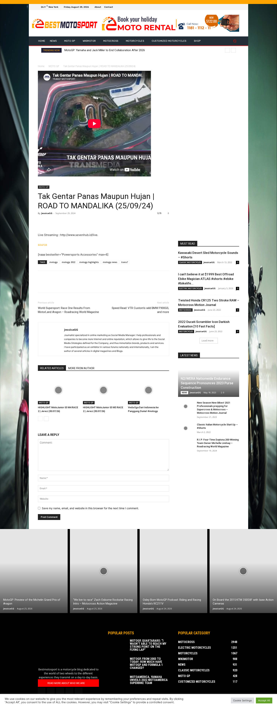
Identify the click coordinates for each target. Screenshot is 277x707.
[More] (76, 222)
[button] (234, 41)
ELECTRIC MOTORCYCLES (190, 288)
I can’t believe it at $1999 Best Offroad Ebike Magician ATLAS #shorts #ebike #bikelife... (206, 278)
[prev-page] (40, 418)
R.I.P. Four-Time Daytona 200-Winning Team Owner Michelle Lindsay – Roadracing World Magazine (218, 443)
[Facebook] (223, 7)
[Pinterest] (59, 222)
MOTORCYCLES (186, 331)
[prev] (227, 50)
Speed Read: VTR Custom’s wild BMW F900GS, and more (140, 310)
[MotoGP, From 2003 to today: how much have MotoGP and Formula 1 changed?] (117, 664)
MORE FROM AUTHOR (81, 368)
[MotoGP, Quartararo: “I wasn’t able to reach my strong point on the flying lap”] (117, 645)
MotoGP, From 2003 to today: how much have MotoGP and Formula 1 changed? (146, 663)
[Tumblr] (60, 691)
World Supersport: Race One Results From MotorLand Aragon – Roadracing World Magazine (68, 310)
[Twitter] (232, 7)
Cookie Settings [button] (242, 700)
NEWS (184, 392)
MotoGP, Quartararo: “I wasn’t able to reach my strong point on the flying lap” (148, 645)
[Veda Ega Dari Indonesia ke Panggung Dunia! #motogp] (148, 390)
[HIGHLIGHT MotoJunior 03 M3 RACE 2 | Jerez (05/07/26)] (103, 390)
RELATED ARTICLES (52, 368)
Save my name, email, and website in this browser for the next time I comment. (90, 508)
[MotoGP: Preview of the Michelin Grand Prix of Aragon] (34, 571)
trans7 (124, 262)
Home (41, 66)
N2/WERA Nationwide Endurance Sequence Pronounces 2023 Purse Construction (207, 383)
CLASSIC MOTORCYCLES (190, 262)
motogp (53, 262)
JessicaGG (46, 213)
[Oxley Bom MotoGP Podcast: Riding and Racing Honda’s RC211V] (173, 571)
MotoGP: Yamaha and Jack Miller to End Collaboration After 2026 (104, 50)
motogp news (110, 262)
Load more (207, 340)
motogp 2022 (68, 262)
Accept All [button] (264, 700)
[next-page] (46, 418)
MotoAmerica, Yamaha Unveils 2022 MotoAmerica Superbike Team (149, 680)
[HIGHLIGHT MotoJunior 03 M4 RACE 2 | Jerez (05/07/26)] (58, 390)
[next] (233, 50)
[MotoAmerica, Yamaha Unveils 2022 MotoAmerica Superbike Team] (117, 682)
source (42, 244)
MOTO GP (54, 66)
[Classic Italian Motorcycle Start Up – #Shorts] (185, 428)
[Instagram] (228, 7)
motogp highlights (89, 262)
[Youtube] (237, 7)
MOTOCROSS (185, 310)
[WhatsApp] (67, 222)
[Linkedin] (50, 691)
